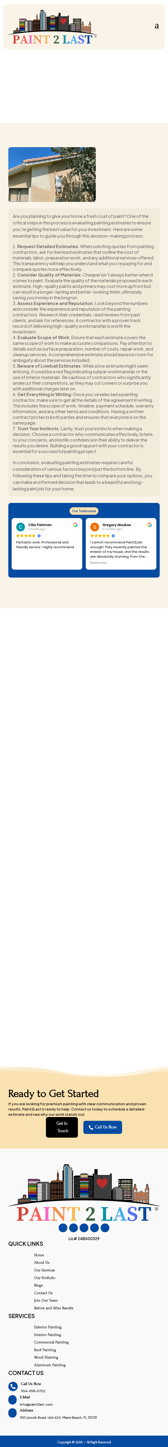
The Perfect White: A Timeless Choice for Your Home (84, 791)
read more (84, 813)
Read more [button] (98, 563)
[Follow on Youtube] (94, 1227)
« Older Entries (18, 1046)
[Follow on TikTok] (84, 1227)
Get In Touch (62, 1127)
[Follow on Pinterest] (105, 1227)
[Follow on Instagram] (73, 1227)
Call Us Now (103, 1127)
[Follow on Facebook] (63, 1227)
